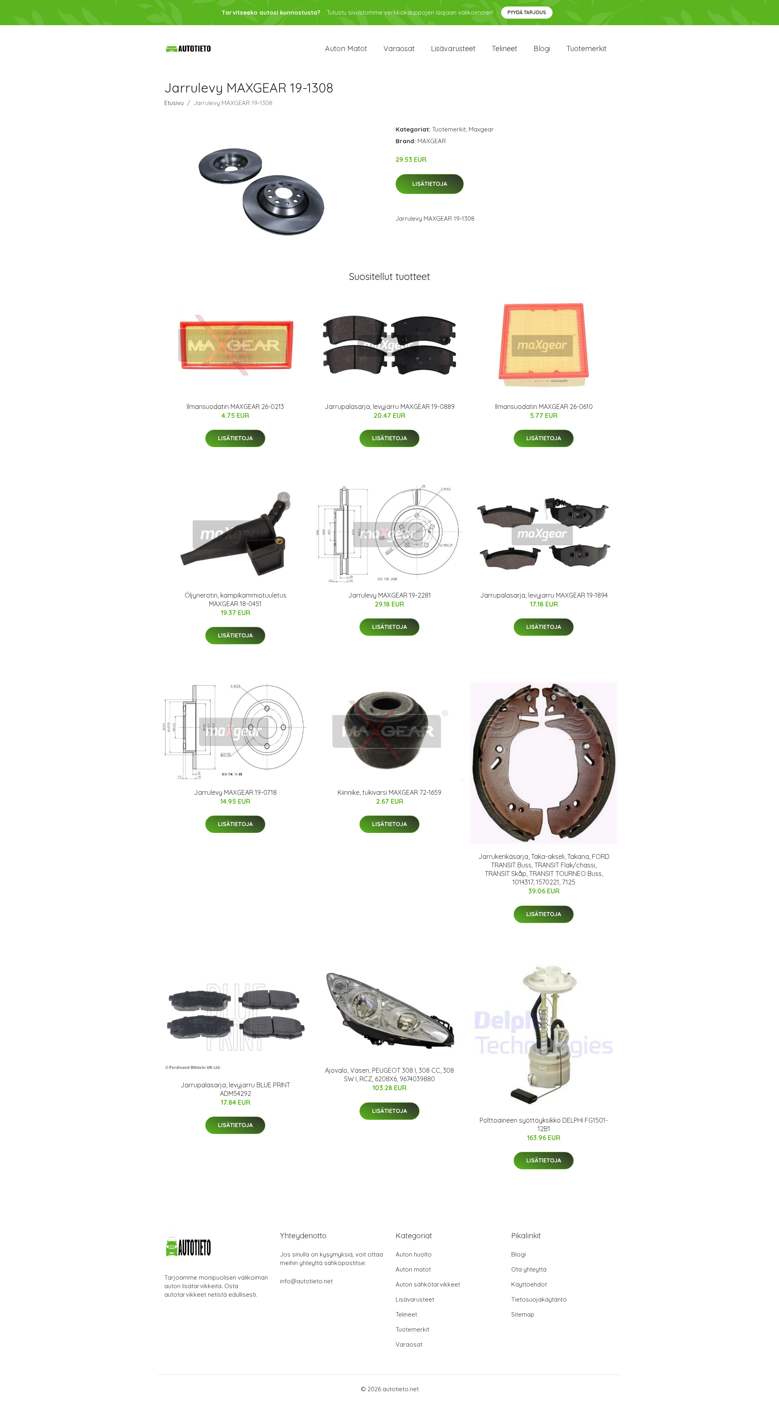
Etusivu (174, 103)
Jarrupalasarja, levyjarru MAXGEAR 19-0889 (390, 406)
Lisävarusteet (453, 48)
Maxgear (481, 129)
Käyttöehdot (529, 1284)
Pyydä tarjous (527, 12)
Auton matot (346, 48)
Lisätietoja (429, 183)
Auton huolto (414, 1254)
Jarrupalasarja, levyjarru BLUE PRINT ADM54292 (235, 1089)
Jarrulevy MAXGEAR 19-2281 (389, 595)
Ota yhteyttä (529, 1269)
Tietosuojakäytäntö (539, 1299)
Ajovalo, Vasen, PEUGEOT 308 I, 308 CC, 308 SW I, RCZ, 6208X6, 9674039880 (389, 1074)
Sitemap (522, 1314)
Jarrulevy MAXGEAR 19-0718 (235, 792)
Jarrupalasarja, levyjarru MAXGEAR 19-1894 (544, 595)
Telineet (504, 48)
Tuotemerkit (586, 48)
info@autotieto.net (306, 1281)
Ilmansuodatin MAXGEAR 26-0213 (235, 406)
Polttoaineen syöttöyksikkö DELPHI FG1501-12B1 (544, 1124)
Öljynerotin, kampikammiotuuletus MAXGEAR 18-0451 (235, 599)
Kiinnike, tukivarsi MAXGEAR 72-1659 (389, 792)
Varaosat (399, 48)
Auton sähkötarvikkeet (428, 1284)
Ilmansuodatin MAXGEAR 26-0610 (544, 406)
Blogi (542, 48)
